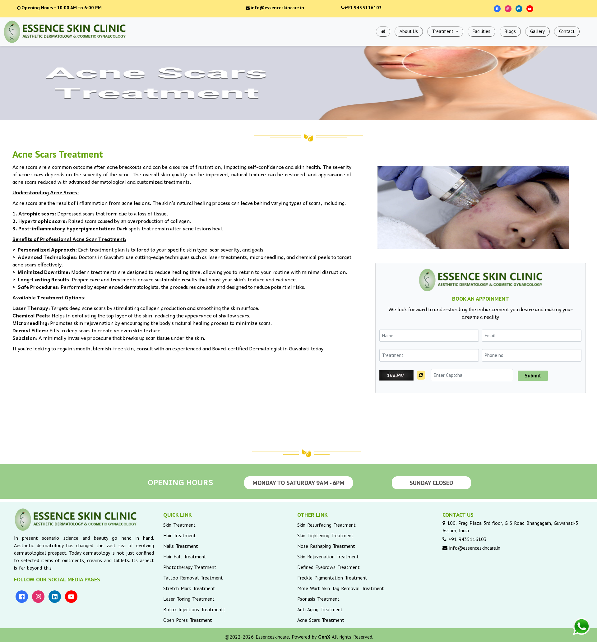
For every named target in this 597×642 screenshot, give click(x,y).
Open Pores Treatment (187, 620)
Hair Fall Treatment (184, 556)
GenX (324, 637)
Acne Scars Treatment (320, 620)
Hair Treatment (179, 535)
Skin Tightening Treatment (325, 535)
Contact (567, 31)
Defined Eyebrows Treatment (328, 567)
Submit (533, 375)
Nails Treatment (180, 546)
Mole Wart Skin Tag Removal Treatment (340, 588)
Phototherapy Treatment (189, 567)
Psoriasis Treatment (318, 599)
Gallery (537, 31)
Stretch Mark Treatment (189, 588)
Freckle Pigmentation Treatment (332, 578)
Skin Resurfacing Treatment (326, 525)
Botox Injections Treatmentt (194, 609)
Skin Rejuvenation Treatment (328, 556)
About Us (409, 31)
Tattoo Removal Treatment (193, 578)
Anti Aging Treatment (320, 609)
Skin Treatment (179, 525)
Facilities (481, 31)
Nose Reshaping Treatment (326, 546)
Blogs (510, 31)
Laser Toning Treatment (189, 599)
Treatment (443, 31)
